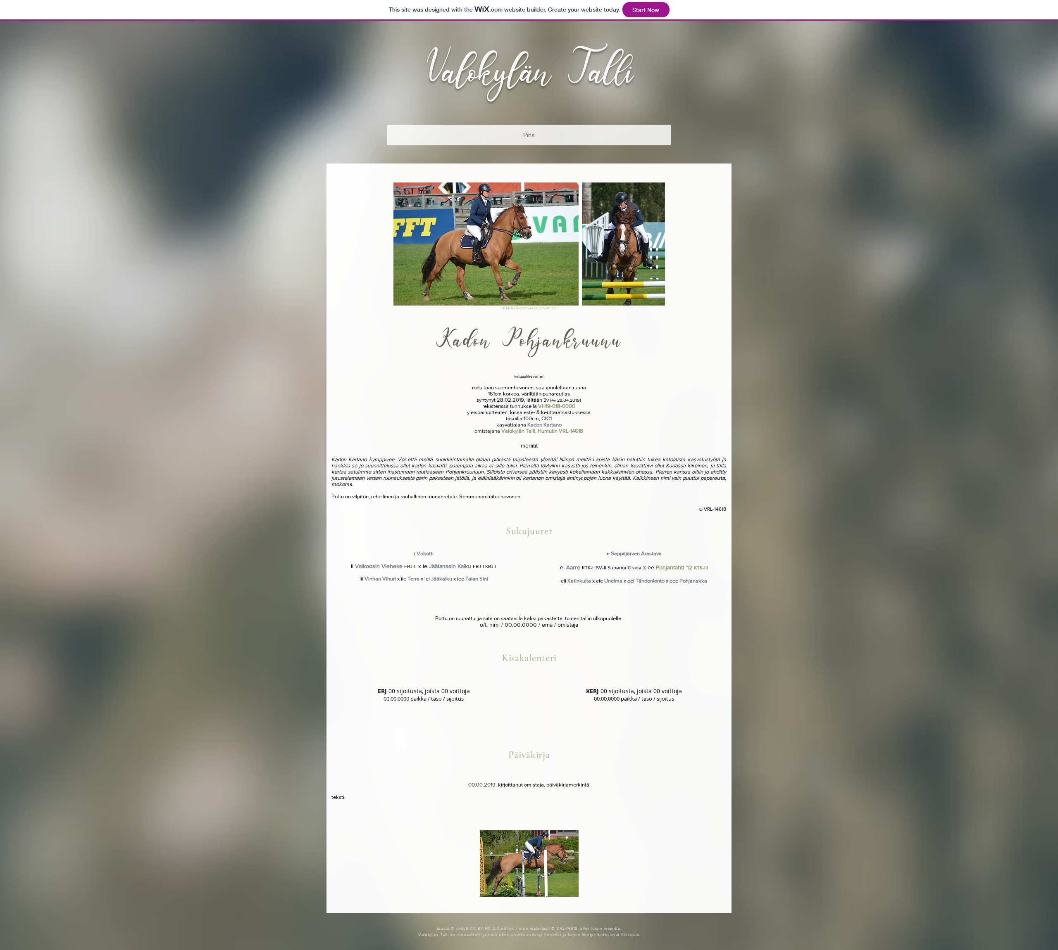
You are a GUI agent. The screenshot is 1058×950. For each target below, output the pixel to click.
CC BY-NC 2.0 (545, 308)
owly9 (462, 928)
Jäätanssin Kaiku (450, 566)
